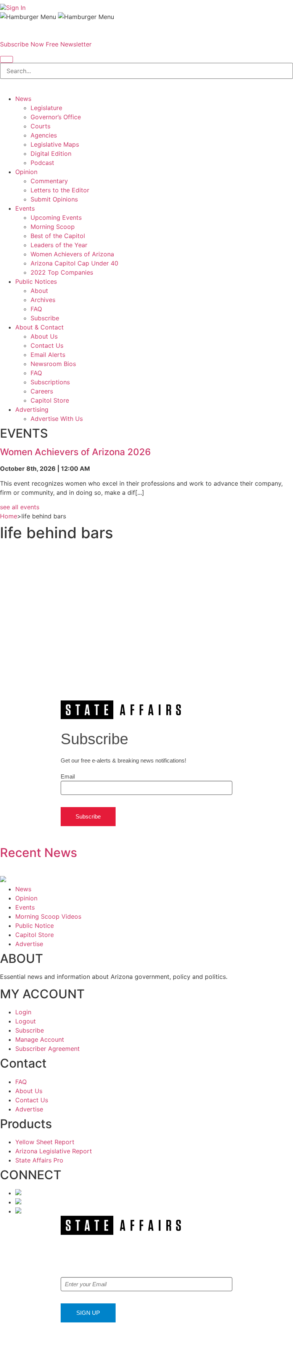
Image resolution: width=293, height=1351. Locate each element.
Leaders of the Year (59, 245)
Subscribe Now (22, 44)
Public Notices (36, 281)
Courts (40, 126)
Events (25, 208)
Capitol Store (50, 400)
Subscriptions (50, 382)
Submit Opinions (54, 199)
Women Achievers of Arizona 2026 (75, 451)
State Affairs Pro (39, 1160)
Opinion (26, 172)
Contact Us (47, 345)
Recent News (38, 852)
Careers (42, 391)
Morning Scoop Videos (48, 916)
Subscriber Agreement (47, 1048)
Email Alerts (48, 354)
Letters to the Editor (60, 190)
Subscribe (45, 318)
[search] (6, 59)
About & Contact (39, 327)
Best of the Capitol (58, 236)
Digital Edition (51, 153)
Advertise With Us (57, 418)
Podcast (42, 162)
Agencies (44, 135)
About (39, 290)
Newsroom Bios (53, 364)
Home (8, 516)
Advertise (29, 944)
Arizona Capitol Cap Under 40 (74, 263)
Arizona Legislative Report (53, 1151)
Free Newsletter (69, 44)
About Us (44, 336)
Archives (43, 300)
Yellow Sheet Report (44, 1142)
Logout (25, 1021)
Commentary (49, 181)
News (23, 98)
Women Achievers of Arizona (72, 254)
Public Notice (34, 925)
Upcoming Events (56, 217)
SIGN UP (88, 1312)
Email (68, 776)
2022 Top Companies (62, 272)
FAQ (36, 309)
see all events (19, 507)
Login (23, 1012)
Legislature (46, 108)
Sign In (16, 7)
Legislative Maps (55, 144)
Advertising (31, 409)
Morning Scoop (53, 226)
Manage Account (39, 1039)
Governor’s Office (56, 117)
